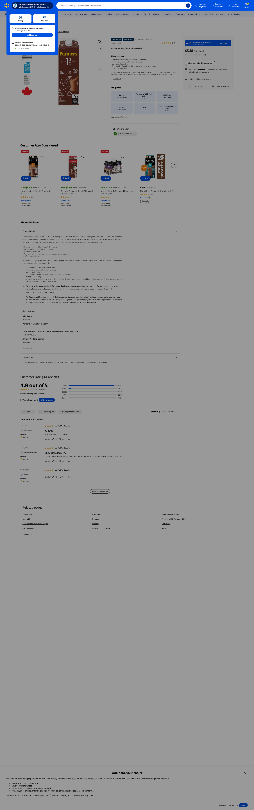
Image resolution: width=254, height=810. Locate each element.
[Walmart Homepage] (6, 5)
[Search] (188, 5)
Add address (32, 35)
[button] (218, 5)
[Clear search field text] (182, 5)
